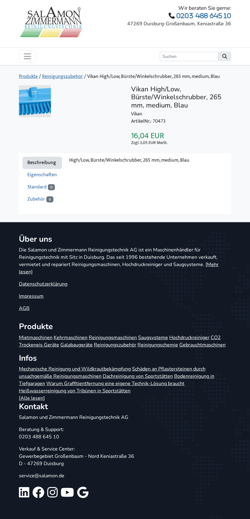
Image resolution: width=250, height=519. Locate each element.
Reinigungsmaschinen (113, 337)
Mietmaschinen (35, 337)
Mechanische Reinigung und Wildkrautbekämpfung (75, 369)
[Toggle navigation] (27, 56)
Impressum (31, 296)
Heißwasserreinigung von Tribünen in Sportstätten (74, 390)
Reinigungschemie (158, 345)
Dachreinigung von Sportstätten (138, 376)
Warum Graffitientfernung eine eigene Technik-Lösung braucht (115, 383)
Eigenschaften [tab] (42, 175)
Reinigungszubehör (62, 76)
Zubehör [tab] (39, 199)
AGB (24, 308)
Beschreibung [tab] (41, 163)
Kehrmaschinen (71, 337)
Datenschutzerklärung (43, 284)
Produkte (28, 76)
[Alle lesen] (32, 398)
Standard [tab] (39, 187)
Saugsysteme (153, 337)
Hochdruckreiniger (189, 337)
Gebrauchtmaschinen (202, 345)
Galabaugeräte (76, 345)
